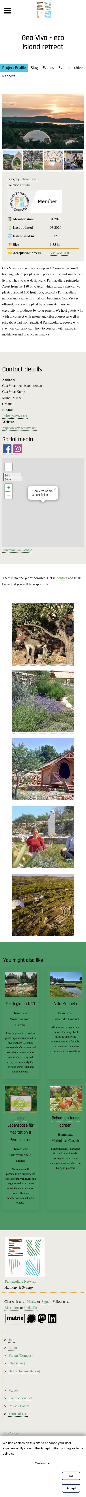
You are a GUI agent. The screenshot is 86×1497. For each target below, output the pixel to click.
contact (62, 577)
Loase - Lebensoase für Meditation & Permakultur (20, 1129)
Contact (13, 1433)
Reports (8, 76)
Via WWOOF (60, 252)
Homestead (29, 179)
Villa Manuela (65, 1004)
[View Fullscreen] (8, 467)
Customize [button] (42, 1463)
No (71, 1476)
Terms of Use (18, 1413)
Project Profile (14, 67)
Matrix (31, 1301)
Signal (45, 1301)
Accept (71, 1488)
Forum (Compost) (21, 1355)
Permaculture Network (20, 1281)
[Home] (44, 10)
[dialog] (43, 1466)
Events (48, 67)
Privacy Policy (19, 1406)
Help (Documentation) (24, 1371)
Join (11, 1339)
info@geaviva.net (15, 415)
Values (13, 1390)
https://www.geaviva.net (19, 427)
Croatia (25, 185)
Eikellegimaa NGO (20, 1004)
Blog (34, 67)
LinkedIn (30, 1307)
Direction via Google (17, 549)
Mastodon (12, 1307)
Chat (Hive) (17, 1363)
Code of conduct (20, 1398)
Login (13, 1347)
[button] (15, 10)
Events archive (71, 67)
